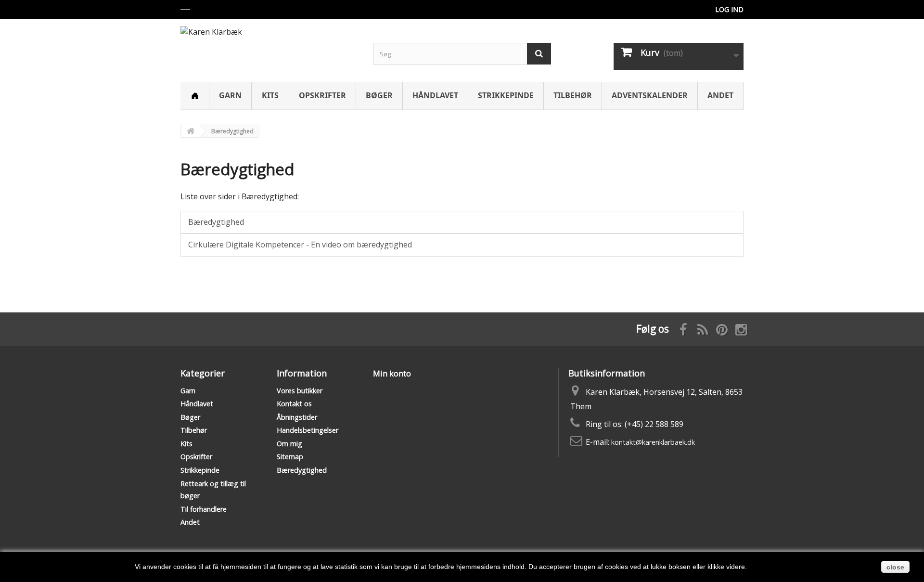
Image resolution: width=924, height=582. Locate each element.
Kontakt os (294, 403)
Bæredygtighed (237, 169)
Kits (270, 95)
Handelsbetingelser (307, 430)
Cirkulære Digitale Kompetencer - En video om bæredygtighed (300, 244)
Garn (230, 95)
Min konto (392, 373)
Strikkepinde (506, 95)
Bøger (379, 95)
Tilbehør (572, 95)
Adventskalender (650, 95)
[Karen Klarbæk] (269, 45)
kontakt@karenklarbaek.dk (653, 442)
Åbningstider (297, 417)
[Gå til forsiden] (190, 131)
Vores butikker (299, 390)
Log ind (729, 9)
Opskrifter (322, 95)
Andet (720, 95)
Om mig (289, 443)
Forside (194, 96)
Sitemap (290, 456)
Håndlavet (435, 95)
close (895, 567)
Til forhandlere (203, 509)
